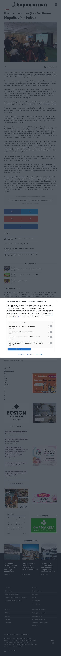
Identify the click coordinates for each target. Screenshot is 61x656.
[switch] (50, 326)
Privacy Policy (39, 354)
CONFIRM (19, 349)
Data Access (30, 354)
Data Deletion (21, 354)
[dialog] (30, 328)
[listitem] (30, 323)
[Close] (57, 301)
